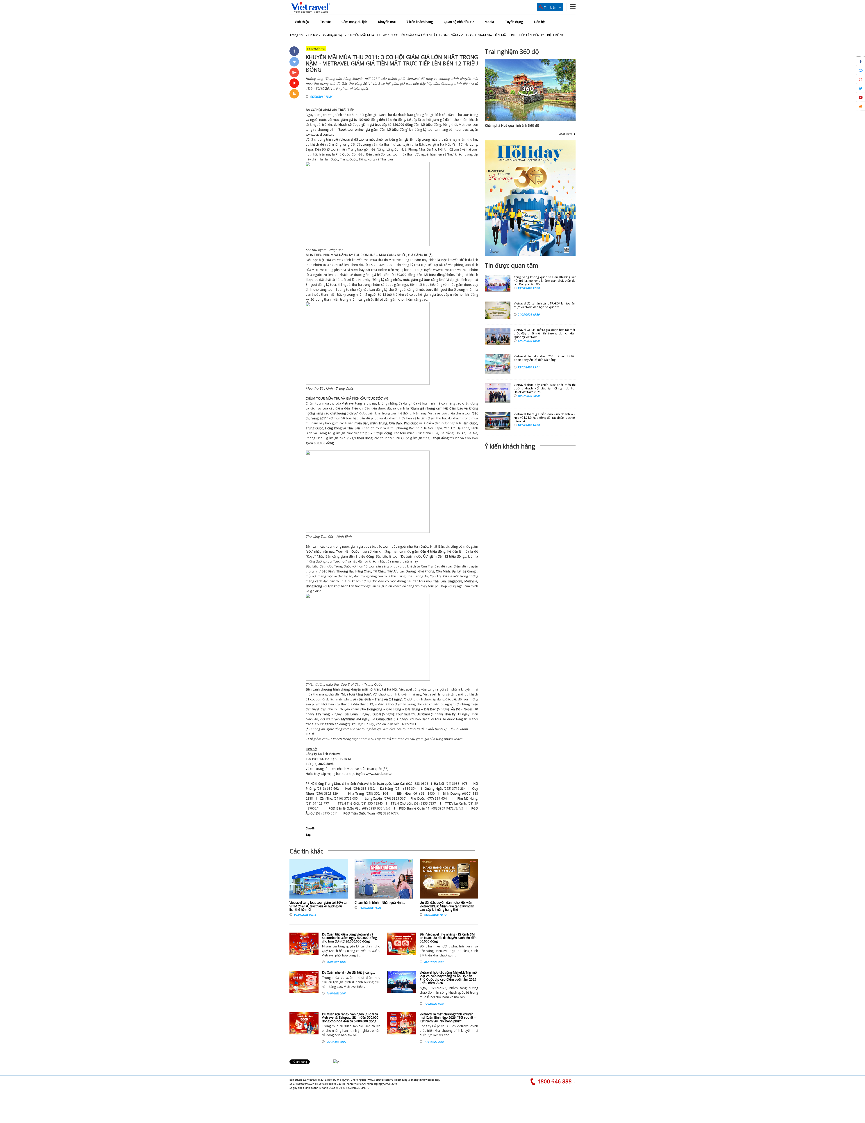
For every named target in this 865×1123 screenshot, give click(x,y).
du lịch (473, 260)
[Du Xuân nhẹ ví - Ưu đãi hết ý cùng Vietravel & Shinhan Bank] (304, 982)
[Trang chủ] (310, 7)
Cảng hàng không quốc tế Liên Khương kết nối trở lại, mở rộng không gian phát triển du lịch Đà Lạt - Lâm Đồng (545, 280)
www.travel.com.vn (319, 134)
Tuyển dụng (514, 21)
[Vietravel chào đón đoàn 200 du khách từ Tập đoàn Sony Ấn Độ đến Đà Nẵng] (497, 364)
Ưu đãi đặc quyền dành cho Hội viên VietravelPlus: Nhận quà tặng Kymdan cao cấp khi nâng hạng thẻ (447, 906)
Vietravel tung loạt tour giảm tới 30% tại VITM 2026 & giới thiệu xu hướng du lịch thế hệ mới (318, 906)
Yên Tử (457, 144)
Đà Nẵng (377, 149)
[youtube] (294, 83)
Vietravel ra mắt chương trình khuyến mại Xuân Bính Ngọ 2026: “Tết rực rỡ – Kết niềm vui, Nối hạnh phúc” (448, 1017)
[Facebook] (294, 51)
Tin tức (325, 21)
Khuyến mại (387, 21)
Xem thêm (566, 134)
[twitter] (294, 61)
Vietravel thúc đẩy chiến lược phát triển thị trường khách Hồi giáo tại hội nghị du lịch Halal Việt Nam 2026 (545, 388)
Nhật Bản (336, 250)
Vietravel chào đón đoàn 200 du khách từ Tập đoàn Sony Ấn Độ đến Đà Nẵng (545, 358)
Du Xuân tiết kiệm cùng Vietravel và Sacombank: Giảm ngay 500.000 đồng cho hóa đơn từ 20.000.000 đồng (349, 937)
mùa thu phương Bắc (398, 428)
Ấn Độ (455, 709)
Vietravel (465, 124)
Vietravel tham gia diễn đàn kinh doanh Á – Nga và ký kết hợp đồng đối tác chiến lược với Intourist (545, 417)
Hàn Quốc (331, 159)
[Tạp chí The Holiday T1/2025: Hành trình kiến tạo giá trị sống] (530, 198)
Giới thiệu (302, 21)
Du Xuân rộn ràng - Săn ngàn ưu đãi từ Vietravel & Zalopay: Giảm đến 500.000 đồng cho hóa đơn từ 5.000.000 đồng (350, 1017)
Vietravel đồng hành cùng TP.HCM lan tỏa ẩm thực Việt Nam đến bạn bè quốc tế (545, 305)
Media (489, 21)
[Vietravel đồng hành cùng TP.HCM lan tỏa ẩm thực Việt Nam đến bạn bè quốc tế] (497, 310)
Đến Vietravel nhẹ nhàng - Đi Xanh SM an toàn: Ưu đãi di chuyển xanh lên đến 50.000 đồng (448, 937)
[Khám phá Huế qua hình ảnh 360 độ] (528, 95)
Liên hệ (539, 21)
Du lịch (323, 754)
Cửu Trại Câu (430, 566)
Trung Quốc (348, 159)
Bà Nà (431, 149)
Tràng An (325, 433)
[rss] (294, 93)
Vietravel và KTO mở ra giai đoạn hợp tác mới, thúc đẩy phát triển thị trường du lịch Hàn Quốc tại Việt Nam (545, 333)
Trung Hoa (404, 576)
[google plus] (294, 72)
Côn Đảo (358, 154)
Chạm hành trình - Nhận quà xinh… (380, 902)
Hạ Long (470, 144)
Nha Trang (356, 793)
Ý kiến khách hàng (419, 21)
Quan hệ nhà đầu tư (459, 21)
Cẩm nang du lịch (354, 21)
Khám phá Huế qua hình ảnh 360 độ (512, 125)
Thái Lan (386, 159)
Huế (402, 149)
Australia (423, 714)
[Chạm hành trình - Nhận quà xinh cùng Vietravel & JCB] (384, 880)
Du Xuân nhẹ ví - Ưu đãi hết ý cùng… (348, 972)
